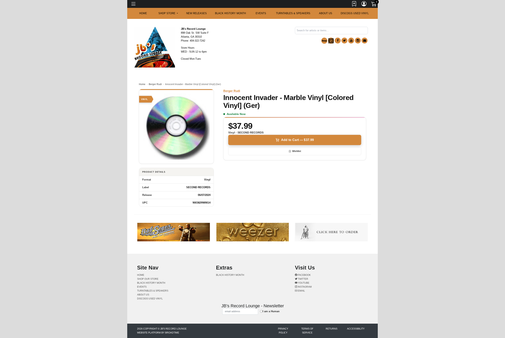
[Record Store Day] (331, 40)
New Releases (196, 13)
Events (261, 13)
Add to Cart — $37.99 (297, 140)
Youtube (303, 283)
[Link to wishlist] (354, 4)
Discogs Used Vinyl (355, 13)
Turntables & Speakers (293, 13)
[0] (374, 5)
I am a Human (271, 311)
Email (301, 290)
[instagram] (357, 40)
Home (142, 84)
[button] (168, 13)
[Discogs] (324, 40)
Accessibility (356, 328)
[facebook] (337, 40)
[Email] (364, 40)
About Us (325, 13)
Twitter (302, 279)
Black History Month (230, 13)
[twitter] (344, 40)
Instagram (304, 286)
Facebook (304, 275)
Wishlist (296, 151)
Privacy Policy (283, 330)
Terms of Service (307, 330)
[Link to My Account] (364, 4)
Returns (331, 328)
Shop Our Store (147, 279)
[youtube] (351, 40)
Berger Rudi (155, 84)
